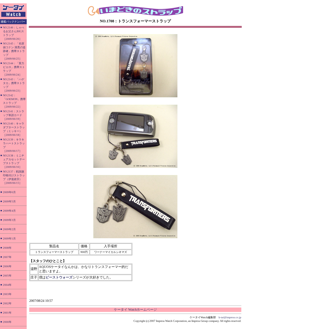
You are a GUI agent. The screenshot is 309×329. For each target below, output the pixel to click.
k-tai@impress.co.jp (230, 317)
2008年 (7, 247)
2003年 (7, 294)
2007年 (7, 257)
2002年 (7, 303)
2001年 (7, 312)
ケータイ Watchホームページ (135, 309)
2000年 (7, 322)
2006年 (7, 266)
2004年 (7, 284)
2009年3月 (9, 220)
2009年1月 (9, 238)
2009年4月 (9, 210)
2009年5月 (9, 201)
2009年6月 (9, 192)
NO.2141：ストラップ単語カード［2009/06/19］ (13, 115)
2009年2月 (9, 229)
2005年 (7, 275)
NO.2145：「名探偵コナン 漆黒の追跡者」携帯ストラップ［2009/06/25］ (14, 51)
